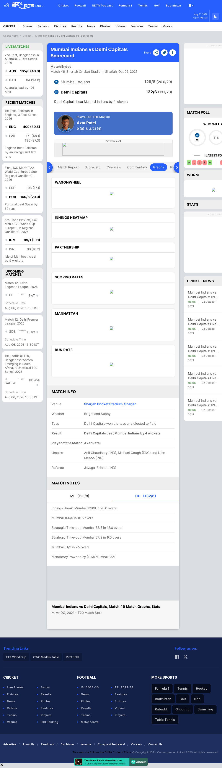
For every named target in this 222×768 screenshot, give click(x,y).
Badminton (173, 5)
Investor (86, 744)
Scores (28, 26)
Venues (12, 722)
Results (76, 26)
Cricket (63, 5)
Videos (121, 26)
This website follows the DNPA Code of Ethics (102, 752)
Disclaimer (67, 744)
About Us (28, 744)
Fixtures (60, 26)
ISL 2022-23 (90, 687)
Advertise (9, 744)
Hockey (201, 688)
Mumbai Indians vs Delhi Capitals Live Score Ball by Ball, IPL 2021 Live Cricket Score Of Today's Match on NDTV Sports (204, 321)
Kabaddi (161, 709)
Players (46, 715)
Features (137, 26)
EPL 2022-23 (124, 687)
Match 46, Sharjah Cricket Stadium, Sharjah (84, 71)
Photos (105, 26)
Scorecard (93, 167)
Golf (157, 5)
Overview (114, 167)
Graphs (158, 167)
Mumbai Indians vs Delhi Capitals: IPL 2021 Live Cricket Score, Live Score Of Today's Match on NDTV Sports (203, 294)
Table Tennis (165, 719)
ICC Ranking (49, 722)
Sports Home (11, 35)
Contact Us (155, 744)
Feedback (47, 744)
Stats (192, 204)
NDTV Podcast (102, 5)
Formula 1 (125, 5)
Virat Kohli (72, 657)
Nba (197, 699)
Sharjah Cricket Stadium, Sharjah (110, 404)
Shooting (182, 709)
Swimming (205, 709)
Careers (136, 744)
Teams (153, 26)
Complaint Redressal (111, 744)
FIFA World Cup (16, 657)
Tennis (143, 5)
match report (68, 167)
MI (79, 496)
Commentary (137, 167)
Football (80, 5)
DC (145, 496)
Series (43, 26)
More (167, 26)
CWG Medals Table (46, 657)
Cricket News (200, 281)
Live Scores (15, 687)
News (91, 26)
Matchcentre (89, 722)
